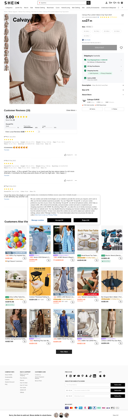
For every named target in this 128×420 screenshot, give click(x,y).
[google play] (104, 377)
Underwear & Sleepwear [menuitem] (108, 7)
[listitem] (16, 245)
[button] (118, 3)
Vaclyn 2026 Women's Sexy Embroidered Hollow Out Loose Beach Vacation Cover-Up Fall (40, 257)
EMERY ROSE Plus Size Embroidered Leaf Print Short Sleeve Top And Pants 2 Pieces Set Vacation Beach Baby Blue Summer (64, 339)
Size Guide (23, 387)
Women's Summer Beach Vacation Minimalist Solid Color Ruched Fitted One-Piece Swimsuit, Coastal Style (88, 297)
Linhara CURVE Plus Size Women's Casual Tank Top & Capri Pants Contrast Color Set (112, 340)
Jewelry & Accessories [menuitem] (92, 7)
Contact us (38, 375)
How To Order (24, 383)
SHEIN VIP (23, 390)
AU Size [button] (88, 26)
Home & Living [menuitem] (65, 7)
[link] (110, 3)
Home (5, 11)
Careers (7, 379)
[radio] (86, 31)
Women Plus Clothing (24, 11)
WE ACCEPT (68, 404)
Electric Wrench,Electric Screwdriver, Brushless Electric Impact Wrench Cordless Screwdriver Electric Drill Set (112, 255)
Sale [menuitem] (31, 7)
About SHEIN (8, 375)
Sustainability (8, 377)
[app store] (100, 377)
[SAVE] (121, 47)
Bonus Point (38, 381)
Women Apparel (12, 11)
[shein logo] (11, 3)
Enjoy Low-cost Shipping (24, 375)
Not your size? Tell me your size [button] (91, 42)
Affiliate (22, 392)
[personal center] (106, 3)
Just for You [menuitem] (18, 7)
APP (100, 372)
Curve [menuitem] (57, 7)
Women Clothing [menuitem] (40, 7)
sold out (99, 47)
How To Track (23, 385)
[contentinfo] (95, 408)
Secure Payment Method (39, 377)
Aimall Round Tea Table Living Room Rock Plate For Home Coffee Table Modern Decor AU (88, 255)
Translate (6, 150)
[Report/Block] (76, 155)
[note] (16, 253)
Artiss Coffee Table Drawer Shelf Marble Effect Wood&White (16, 297)
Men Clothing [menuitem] (76, 7)
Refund (22, 380)
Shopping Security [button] (92, 70)
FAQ (6, 384)
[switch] (38, 132)
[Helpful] (65, 155)
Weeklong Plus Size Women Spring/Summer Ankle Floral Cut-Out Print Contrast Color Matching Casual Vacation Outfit (40, 340)
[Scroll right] (122, 8)
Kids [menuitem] (83, 7)
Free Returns (23, 378)
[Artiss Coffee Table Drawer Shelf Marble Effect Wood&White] (16, 281)
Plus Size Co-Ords (36, 11)
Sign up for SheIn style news (75, 381)
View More (64, 352)
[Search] (88, 3)
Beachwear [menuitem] (50, 7)
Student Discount (9, 382)
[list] (81, 375)
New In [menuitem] (26, 7)
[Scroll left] (119, 8)
